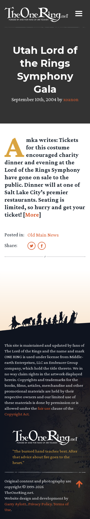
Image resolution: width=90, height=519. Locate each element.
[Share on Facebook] (42, 245)
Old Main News (43, 235)
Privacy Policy (40, 504)
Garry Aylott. (15, 504)
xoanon (70, 99)
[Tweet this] (32, 245)
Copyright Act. (17, 414)
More (32, 214)
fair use (44, 408)
